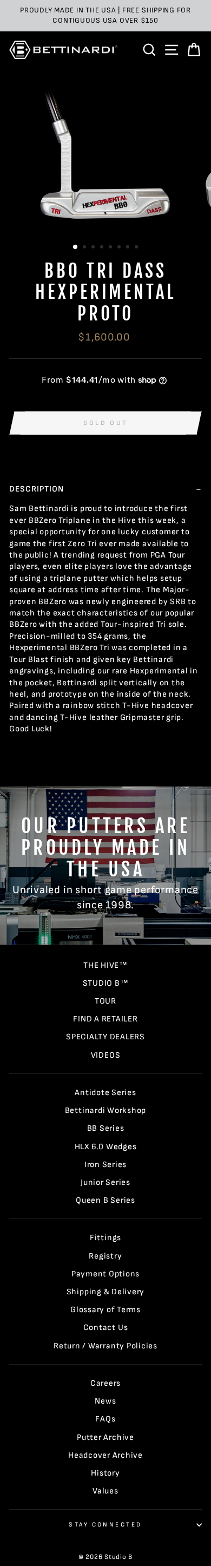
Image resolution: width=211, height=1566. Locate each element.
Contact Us (105, 1327)
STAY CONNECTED (105, 1524)
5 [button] (111, 248)
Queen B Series (105, 1200)
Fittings (105, 1238)
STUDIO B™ (106, 983)
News (105, 1401)
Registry (105, 1256)
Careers (105, 1383)
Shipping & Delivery (106, 1292)
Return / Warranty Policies (105, 1346)
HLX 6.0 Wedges (106, 1147)
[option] (105, 15)
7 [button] (128, 248)
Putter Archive (105, 1437)
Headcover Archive (105, 1455)
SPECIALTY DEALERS (105, 1037)
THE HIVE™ (105, 965)
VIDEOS (106, 1055)
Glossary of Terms (105, 1310)
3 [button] (94, 248)
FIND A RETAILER (105, 1019)
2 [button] (85, 248)
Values (105, 1491)
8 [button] (137, 248)
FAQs (105, 1419)
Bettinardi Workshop (106, 1110)
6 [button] (120, 248)
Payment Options (105, 1274)
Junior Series (105, 1182)
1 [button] (75, 247)
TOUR (105, 1001)
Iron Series (105, 1164)
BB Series (105, 1128)
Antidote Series (105, 1092)
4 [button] (103, 248)
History (105, 1473)
